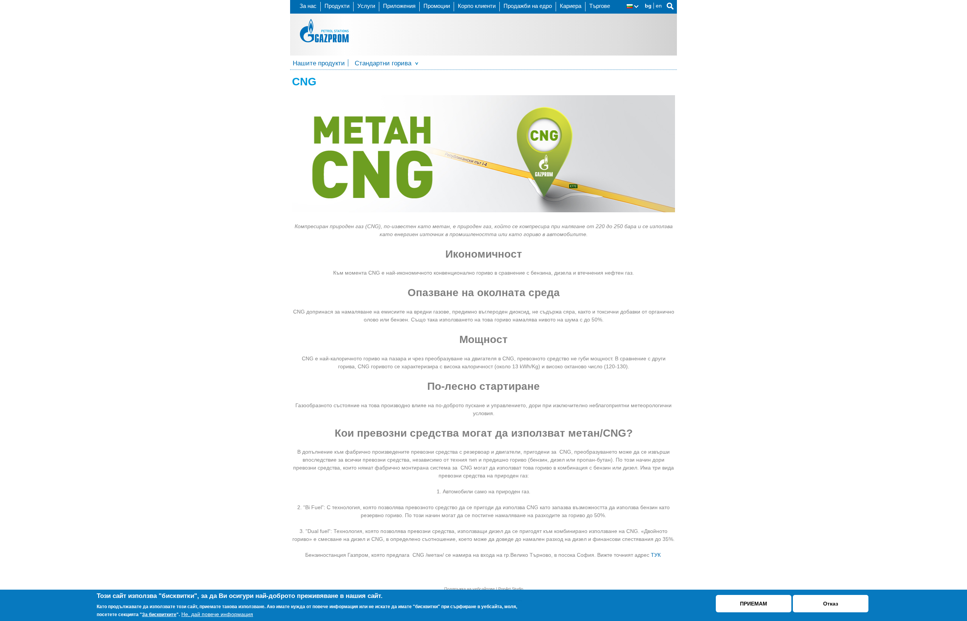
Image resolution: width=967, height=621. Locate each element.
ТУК (656, 555)
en (659, 6)
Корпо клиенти (477, 6)
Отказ (830, 604)
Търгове (599, 6)
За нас (308, 6)
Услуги (366, 6)
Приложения (399, 6)
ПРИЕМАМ (753, 604)
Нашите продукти (319, 63)
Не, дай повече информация (217, 615)
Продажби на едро (528, 6)
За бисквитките (159, 615)
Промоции (436, 6)
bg (648, 6)
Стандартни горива (383, 63)
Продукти (336, 6)
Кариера (570, 6)
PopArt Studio (510, 589)
